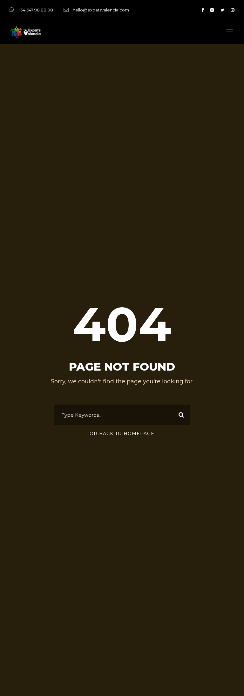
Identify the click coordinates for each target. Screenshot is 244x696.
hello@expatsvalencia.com (101, 9)
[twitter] (222, 9)
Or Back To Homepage (122, 433)
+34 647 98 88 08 (35, 9)
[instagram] (232, 9)
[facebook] (202, 9)
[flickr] (212, 9)
